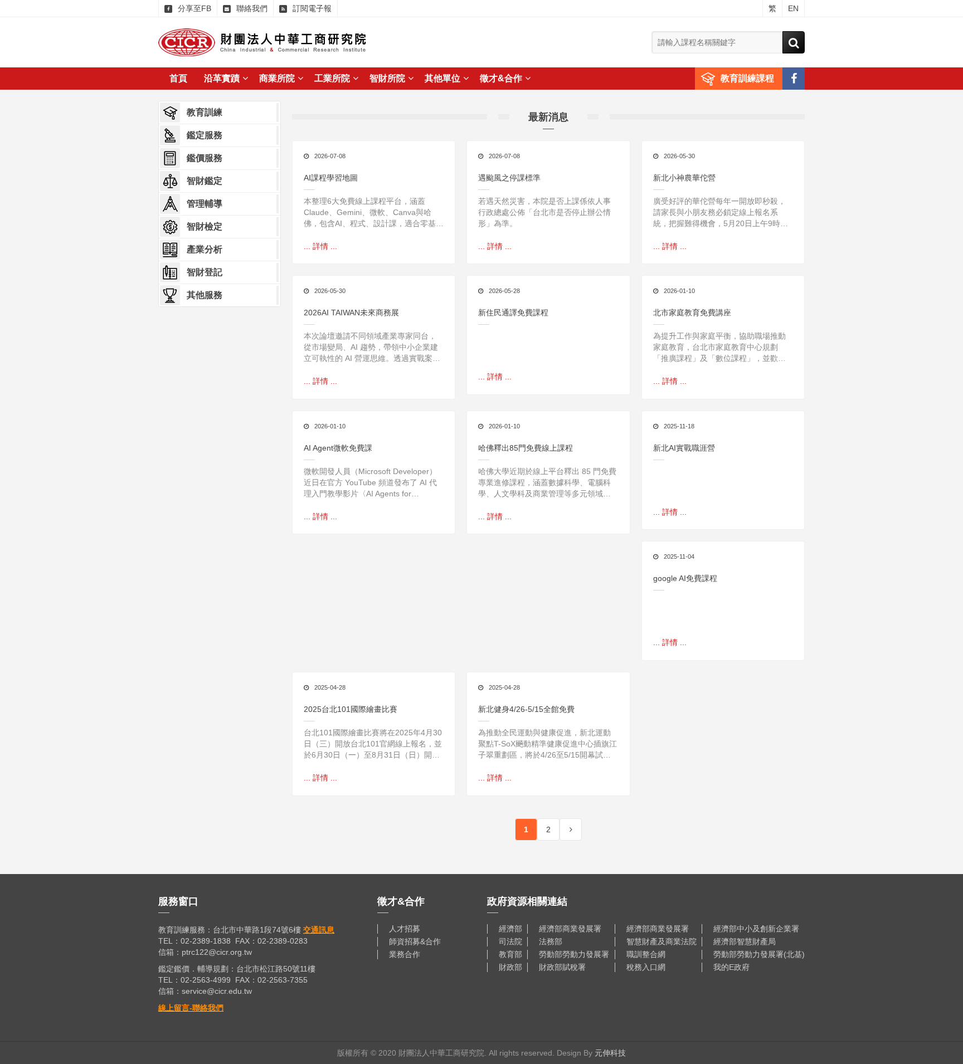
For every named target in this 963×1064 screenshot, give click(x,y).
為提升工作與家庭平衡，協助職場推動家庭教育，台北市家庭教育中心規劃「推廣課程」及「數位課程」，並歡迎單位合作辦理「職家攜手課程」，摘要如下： (719, 347)
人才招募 (404, 928)
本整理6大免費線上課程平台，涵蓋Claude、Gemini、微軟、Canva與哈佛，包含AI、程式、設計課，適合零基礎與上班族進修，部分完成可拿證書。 (374, 213)
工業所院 (332, 78)
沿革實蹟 (222, 78)
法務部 (550, 941)
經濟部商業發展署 (570, 928)
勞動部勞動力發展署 (574, 954)
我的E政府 (731, 967)
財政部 (510, 967)
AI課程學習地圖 (331, 177)
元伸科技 (610, 1052)
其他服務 (204, 295)
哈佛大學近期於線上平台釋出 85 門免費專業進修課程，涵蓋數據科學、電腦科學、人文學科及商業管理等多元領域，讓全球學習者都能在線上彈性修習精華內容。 (547, 483)
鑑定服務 (204, 135)
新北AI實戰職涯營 (684, 447)
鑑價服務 (204, 158)
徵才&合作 (501, 78)
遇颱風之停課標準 (509, 177)
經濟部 (510, 928)
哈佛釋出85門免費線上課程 (525, 447)
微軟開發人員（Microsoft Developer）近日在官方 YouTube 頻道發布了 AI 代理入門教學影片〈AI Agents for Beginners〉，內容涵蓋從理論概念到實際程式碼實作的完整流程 (372, 483)
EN (793, 8)
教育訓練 (204, 112)
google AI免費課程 (685, 578)
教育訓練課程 (747, 78)
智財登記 (204, 272)
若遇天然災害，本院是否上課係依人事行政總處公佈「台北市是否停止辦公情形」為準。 (544, 212)
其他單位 (442, 78)
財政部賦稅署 (562, 967)
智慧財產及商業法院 (661, 941)
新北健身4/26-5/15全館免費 (526, 709)
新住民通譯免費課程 (513, 312)
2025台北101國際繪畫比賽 (350, 709)
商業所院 (277, 78)
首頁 (178, 78)
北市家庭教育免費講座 (692, 312)
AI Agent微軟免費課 (338, 447)
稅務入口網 (645, 967)
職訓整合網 (645, 954)
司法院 (510, 941)
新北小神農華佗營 (684, 177)
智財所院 (387, 78)
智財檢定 (204, 226)
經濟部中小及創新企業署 (756, 928)
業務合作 (404, 954)
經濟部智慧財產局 (744, 941)
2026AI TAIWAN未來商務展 (351, 312)
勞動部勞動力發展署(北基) (759, 954)
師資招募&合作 (415, 941)
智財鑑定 (204, 181)
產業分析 (204, 249)
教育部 (510, 954)
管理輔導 (204, 203)
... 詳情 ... (320, 246)
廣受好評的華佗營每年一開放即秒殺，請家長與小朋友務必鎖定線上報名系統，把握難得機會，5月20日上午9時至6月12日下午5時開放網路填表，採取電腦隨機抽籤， (722, 213)
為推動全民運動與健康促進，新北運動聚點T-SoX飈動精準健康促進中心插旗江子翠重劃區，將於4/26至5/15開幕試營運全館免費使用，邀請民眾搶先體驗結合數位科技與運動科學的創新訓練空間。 (547, 744)
